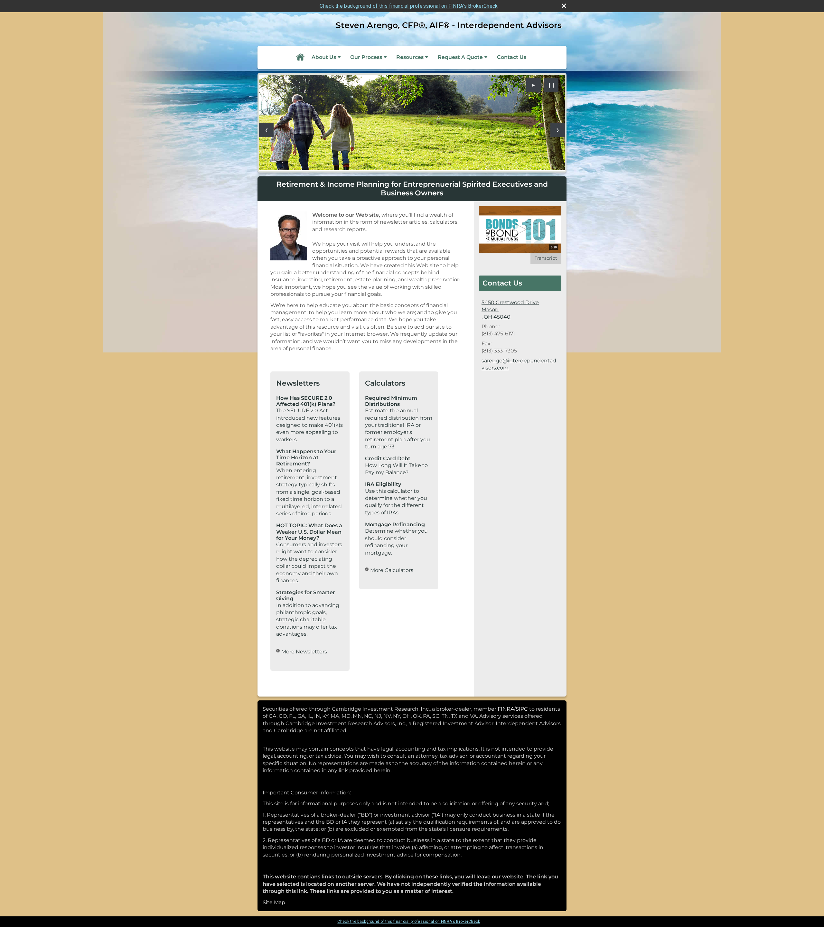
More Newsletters (304, 652)
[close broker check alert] (563, 5)
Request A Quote (460, 57)
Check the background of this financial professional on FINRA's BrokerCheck (409, 6)
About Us (324, 57)
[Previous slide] (266, 130)
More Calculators (391, 570)
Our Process (366, 57)
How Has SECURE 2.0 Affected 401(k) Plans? (305, 401)
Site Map (274, 902)
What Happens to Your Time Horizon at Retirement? (306, 457)
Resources (410, 57)
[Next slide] (557, 130)
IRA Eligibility (383, 484)
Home (300, 57)
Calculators (385, 383)
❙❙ (551, 85)
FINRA (506, 709)
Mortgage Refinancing (395, 524)
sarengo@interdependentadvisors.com (519, 364)
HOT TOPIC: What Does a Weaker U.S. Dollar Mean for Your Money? (309, 531)
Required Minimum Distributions (391, 401)
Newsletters (298, 383)
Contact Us (511, 57)
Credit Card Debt (387, 458)
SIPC (522, 709)
